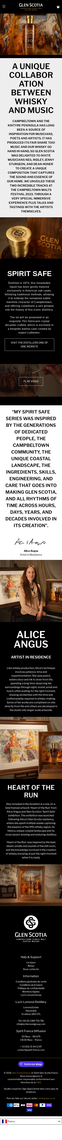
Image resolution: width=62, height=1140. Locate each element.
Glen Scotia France (21, 1073)
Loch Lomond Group (31, 995)
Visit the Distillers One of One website (29, 344)
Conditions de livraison (31, 985)
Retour (31, 965)
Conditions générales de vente (31, 981)
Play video (31, 381)
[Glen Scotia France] (31, 7)
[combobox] (31, 1121)
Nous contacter (31, 969)
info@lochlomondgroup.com (31, 1024)
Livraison (31, 962)
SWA (38, 1082)
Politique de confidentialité (31, 988)
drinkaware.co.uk (46, 1098)
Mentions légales (31, 991)
